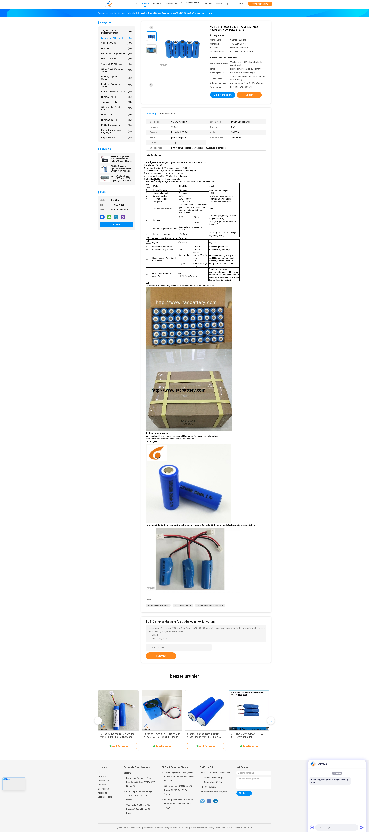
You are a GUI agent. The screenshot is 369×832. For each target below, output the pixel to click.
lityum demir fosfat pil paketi (210, 605)
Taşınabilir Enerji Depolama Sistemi (116, 31)
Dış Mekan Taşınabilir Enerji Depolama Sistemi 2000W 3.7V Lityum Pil (140, 782)
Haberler (102, 785)
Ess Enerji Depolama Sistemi (116, 85)
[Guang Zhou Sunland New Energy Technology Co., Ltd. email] (102, 217)
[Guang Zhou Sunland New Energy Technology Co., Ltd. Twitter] (202, 801)
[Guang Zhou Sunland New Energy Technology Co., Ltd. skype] (116, 217)
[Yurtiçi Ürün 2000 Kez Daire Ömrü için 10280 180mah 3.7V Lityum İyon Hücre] (182, 50)
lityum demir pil (116, 97)
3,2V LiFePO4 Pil (116, 43)
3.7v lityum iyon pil (183, 605)
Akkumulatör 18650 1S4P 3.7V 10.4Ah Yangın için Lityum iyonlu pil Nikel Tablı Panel (247, 737)
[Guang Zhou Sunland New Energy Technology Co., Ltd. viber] (123, 217)
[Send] (361, 827)
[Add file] (312, 827)
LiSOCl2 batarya (116, 59)
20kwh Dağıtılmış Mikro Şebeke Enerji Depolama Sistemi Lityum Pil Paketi (179, 777)
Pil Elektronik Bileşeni (116, 125)
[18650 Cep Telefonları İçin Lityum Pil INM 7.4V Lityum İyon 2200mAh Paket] (162, 710)
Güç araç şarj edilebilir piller (116, 108)
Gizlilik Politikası (105, 797)
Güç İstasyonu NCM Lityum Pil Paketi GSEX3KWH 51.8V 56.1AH (178, 790)
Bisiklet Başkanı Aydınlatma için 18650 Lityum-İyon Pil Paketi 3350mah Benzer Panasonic (121, 168)
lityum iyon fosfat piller (158, 605)
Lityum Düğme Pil (116, 120)
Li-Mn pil (116, 48)
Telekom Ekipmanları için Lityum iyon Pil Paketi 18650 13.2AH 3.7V (120, 158)
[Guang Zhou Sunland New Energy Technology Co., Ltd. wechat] (109, 217)
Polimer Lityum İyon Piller (116, 53)
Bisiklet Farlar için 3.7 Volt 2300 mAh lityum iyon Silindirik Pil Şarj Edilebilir (204, 737)
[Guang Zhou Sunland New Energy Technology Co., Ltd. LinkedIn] (215, 801)
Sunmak (161, 656)
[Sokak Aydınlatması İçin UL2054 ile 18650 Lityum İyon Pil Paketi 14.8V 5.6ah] (105, 179)
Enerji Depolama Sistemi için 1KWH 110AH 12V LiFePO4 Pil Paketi (139, 796)
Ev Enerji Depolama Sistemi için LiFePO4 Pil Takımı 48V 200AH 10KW (178, 804)
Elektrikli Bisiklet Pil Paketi (116, 91)
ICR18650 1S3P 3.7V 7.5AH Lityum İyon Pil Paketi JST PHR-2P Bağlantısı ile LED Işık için (118, 737)
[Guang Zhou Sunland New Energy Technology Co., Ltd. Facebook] (209, 801)
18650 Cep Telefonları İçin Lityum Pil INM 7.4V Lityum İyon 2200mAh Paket (161, 737)
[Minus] (362, 764)
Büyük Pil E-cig (116, 138)
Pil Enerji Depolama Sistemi (116, 77)
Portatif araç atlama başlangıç (116, 131)
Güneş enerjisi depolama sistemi (116, 70)
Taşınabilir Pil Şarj (116, 102)
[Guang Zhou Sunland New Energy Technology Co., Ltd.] (109, 4)
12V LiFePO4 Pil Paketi (116, 64)
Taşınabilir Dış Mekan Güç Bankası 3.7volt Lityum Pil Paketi (138, 809)
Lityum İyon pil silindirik (116, 38)
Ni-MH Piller (116, 115)
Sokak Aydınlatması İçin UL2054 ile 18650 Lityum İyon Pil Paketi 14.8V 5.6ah (121, 178)
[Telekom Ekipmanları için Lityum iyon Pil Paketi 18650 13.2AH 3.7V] (105, 159)
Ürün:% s (102, 777)
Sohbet (116, 225)
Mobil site (102, 793)
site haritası (103, 789)
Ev (99, 773)
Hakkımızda (103, 781)
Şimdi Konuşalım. (260, 4)
